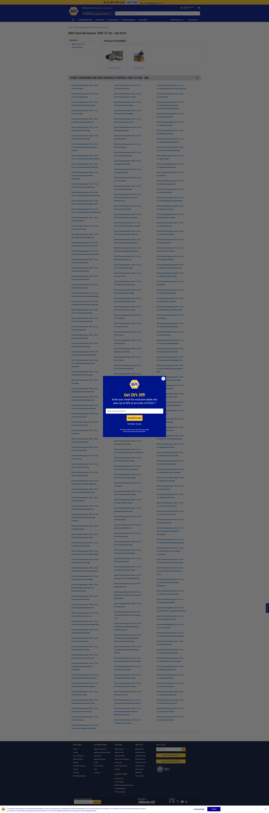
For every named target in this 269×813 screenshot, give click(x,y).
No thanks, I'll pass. (134, 424)
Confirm (213, 809)
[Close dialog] (163, 378)
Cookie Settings (199, 809)
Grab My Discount (134, 418)
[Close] (265, 809)
